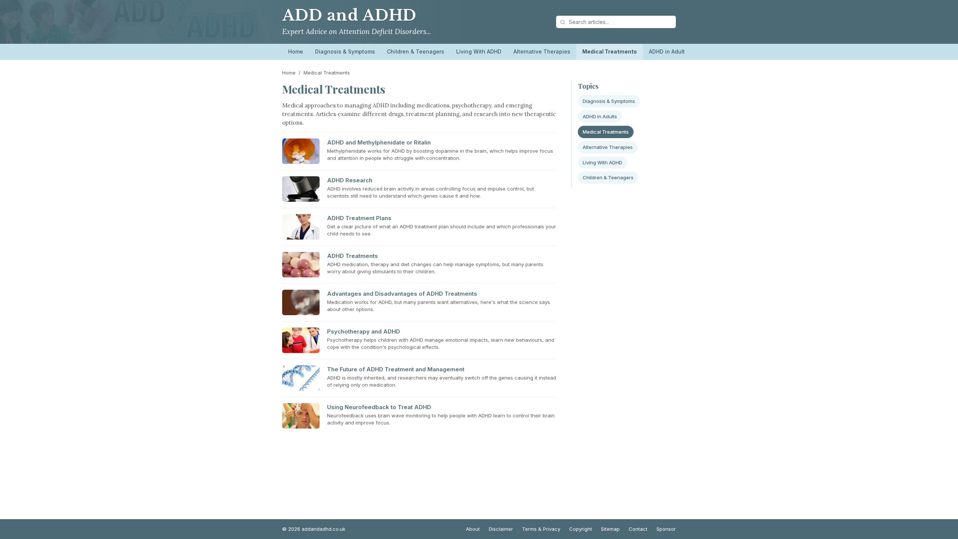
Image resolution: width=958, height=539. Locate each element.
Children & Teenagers (415, 51)
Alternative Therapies (541, 51)
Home (295, 51)
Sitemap (610, 529)
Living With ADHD (478, 51)
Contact (638, 529)
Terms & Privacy (541, 529)
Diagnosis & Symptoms (345, 51)
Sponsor (666, 529)
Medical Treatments (609, 51)
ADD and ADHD (349, 15)
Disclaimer (501, 529)
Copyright (580, 529)
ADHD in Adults (668, 51)
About (473, 529)
